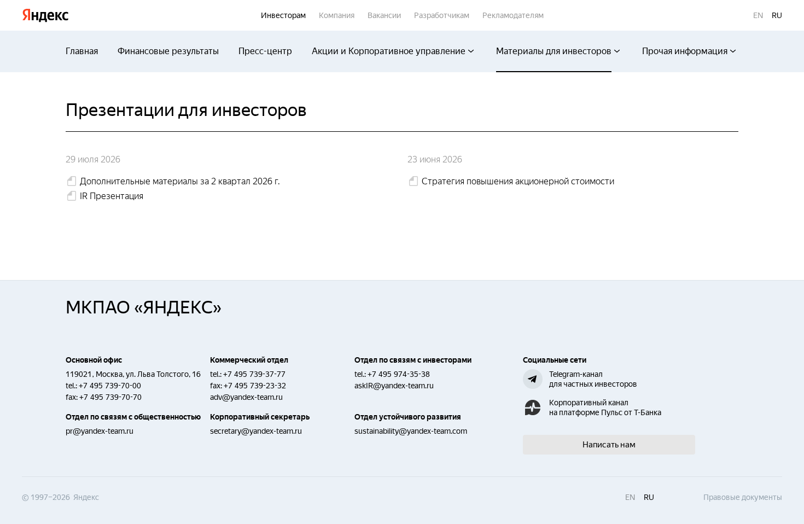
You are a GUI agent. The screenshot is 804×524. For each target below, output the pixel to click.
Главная (82, 51)
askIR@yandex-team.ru (394, 385)
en (758, 15)
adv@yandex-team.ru (246, 397)
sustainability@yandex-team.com (410, 431)
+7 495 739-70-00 (110, 385)
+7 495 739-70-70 (110, 397)
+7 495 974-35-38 (399, 374)
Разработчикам (441, 15)
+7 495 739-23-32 (255, 385)
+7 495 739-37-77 (254, 374)
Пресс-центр (265, 51)
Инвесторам (283, 15)
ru (777, 15)
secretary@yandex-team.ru (256, 431)
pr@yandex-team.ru (99, 431)
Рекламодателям (513, 15)
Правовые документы (742, 497)
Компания (336, 15)
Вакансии (384, 15)
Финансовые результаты (168, 51)
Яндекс (45, 15)
